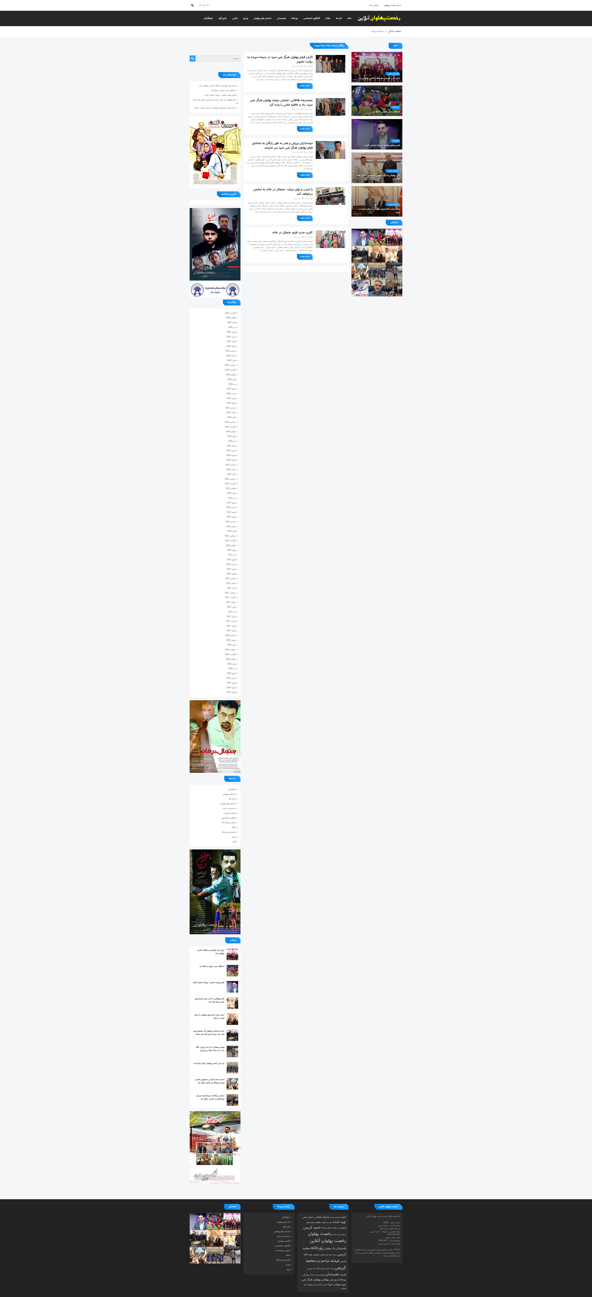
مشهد (327, 1268)
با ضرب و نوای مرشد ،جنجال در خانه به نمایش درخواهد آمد (283, 191)
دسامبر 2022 (230, 521)
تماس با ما (373, 5)
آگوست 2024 (230, 426)
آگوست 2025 (230, 370)
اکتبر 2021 (231, 588)
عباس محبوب (319, 1255)
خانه (349, 18)
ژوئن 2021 (231, 607)
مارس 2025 (231, 393)
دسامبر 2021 (230, 578)
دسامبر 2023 (230, 464)
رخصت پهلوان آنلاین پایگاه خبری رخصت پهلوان (379, 18)
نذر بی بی (311, 1268)
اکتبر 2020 (231, 644)
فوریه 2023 (231, 512)
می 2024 (232, 441)
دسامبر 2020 (230, 635)
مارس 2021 (231, 621)
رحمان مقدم (336, 1234)
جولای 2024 (231, 431)
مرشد (332, 1268)
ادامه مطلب (305, 85)
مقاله (327, 18)
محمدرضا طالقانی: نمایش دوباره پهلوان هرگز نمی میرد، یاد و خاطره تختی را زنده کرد (281, 102)
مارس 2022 (231, 564)
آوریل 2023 (231, 502)
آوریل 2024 (231, 445)
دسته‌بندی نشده (229, 808)
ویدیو (245, 18)
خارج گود (222, 18)
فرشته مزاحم (330, 1261)
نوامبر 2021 (231, 583)
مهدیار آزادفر (320, 1268)
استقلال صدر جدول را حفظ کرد (223, 90)
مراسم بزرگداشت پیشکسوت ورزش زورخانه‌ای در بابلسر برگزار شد (210, 1097)
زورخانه (294, 18)
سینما (335, 1255)
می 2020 (232, 668)
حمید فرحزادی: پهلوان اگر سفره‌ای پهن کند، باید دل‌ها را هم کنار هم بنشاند (208, 1033)
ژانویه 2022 (231, 574)
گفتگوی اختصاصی (311, 18)
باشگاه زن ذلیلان (315, 1217)
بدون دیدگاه (296, 66)
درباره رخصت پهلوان (392, 5)
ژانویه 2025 (231, 403)
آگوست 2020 (230, 654)
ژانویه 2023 (231, 517)
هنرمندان (281, 18)
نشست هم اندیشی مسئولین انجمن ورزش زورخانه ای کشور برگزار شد (209, 1081)
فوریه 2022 (231, 569)
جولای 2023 (231, 488)
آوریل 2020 (231, 673)
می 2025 (232, 384)
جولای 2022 (231, 545)
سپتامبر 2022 (230, 535)
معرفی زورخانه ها (229, 822)
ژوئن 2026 (231, 322)
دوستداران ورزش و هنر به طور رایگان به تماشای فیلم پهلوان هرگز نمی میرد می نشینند (282, 145)
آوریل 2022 (231, 559)
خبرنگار (343, 1234)
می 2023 (232, 498)
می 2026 (232, 327)
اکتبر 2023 (231, 474)
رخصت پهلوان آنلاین (328, 1240)
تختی (304, 1217)
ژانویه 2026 (231, 346)
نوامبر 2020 (231, 640)
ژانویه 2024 (231, 460)
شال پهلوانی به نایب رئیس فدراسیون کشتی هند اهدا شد (209, 1000)
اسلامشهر (338, 1217)
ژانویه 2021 (231, 630)
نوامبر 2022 (231, 526)
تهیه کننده (339, 1222)
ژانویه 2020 (231, 687)
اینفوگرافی (208, 18)
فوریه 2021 (231, 626)
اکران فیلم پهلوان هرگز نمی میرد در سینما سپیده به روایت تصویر (280, 59)
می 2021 (232, 611)
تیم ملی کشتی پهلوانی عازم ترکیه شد (209, 1063)
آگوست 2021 (230, 597)
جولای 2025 (231, 374)
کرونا (330, 1285)
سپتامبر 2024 (230, 422)
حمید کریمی (312, 1227)
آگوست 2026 (230, 313)
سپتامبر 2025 (230, 365)
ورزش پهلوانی (328, 1280)
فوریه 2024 (231, 455)
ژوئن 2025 (231, 379)
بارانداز (332, 1217)
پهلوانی (337, 1284)
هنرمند (342, 1275)
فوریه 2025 (231, 398)
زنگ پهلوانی (330, 1248)
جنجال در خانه (339, 1228)
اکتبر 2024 (231, 417)
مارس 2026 (231, 336)
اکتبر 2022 (231, 531)
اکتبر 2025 (231, 360)
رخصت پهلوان (320, 1233)
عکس (235, 18)
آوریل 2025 (231, 388)
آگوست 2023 (230, 483)
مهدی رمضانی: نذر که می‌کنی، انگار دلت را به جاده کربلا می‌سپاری (210, 1049)
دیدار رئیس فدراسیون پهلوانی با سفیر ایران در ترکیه (215, 107)
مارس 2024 (231, 450)
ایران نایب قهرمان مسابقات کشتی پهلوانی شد (217, 85)
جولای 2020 (231, 659)
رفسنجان (341, 1248)
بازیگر (326, 1217)
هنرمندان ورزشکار (229, 832)
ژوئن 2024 (231, 436)
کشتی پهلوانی (311, 1284)
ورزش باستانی (314, 1274)
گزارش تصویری (230, 813)
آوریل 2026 (231, 332)
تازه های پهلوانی (392, 74)
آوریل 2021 (231, 616)
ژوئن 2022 (231, 550)
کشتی (319, 1284)
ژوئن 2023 (231, 493)
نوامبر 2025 (231, 355)
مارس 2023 (231, 507)
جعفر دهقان (320, 1222)
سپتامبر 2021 (230, 592)
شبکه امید (328, 1255)
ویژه (234, 841)
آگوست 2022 (230, 540)
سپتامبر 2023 (230, 479)
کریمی (325, 1284)
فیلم (318, 1261)
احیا (344, 1217)
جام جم (329, 1222)
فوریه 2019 (231, 692)
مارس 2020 (231, 678)
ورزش (322, 1275)
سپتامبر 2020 (230, 649)
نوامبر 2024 (231, 412)
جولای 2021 (231, 602)
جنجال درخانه (326, 1228)
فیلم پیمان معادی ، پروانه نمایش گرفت (220, 95)
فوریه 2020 (231, 683)
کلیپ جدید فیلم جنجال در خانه (292, 232)
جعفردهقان (310, 1222)
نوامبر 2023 (231, 469)
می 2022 (232, 554)
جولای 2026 (231, 317)
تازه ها (339, 18)
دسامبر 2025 (230, 351)
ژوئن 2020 (231, 664)
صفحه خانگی (394, 31)
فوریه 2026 (231, 341)
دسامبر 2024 (230, 408)
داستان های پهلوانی (262, 18)
